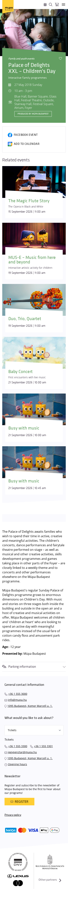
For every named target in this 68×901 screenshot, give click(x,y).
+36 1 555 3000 (17, 694)
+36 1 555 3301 (43, 746)
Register (21, 802)
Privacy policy (13, 815)
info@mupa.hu (17, 700)
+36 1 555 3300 (17, 746)
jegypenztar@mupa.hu (22, 752)
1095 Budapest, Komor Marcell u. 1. (30, 706)
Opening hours (17, 764)
